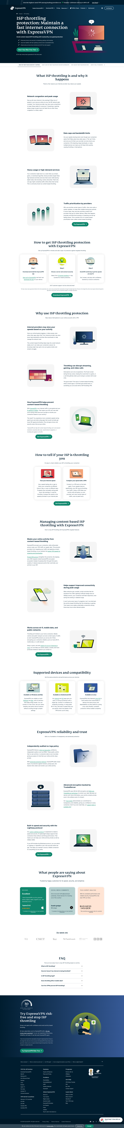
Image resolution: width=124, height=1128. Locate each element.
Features (20, 13)
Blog (67, 1103)
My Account (91, 8)
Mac (32, 700)
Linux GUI (97, 698)
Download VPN (49, 8)
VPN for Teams (75, 8)
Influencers (68, 1076)
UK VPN (22, 1103)
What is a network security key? (36, 1061)
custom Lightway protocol (36, 831)
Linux (22, 1082)
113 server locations (63, 275)
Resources (64, 8)
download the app (29, 279)
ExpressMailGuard (47, 1082)
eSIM (44, 1084)
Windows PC (23, 1076)
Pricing (58, 8)
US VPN (22, 1101)
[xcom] (96, 1121)
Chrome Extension (25, 1093)
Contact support (69, 1088)
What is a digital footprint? (78, 1061)
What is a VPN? (69, 1094)
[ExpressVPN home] (18, 8)
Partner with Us (69, 1071)
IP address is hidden (32, 410)
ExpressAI (45, 1088)
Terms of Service (55, 1121)
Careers (45, 1109)
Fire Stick (23, 1089)
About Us (45, 1094)
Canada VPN (24, 1105)
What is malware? (24, 1061)
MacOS (22, 1074)
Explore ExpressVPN (38, 8)
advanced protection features (38, 761)
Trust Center (69, 801)
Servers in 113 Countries (26, 1099)
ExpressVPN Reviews (48, 1103)
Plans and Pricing (47, 1074)
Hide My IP (68, 1098)
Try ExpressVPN (79, 224)
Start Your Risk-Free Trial (27, 50)
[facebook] (99, 1121)
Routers (22, 1084)
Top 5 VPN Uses (69, 1101)
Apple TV (23, 1086)
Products (83, 8)
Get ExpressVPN (43, 437)
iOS (63, 698)
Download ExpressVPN (61, 295)
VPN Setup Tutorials (70, 1082)
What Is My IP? (69, 1096)
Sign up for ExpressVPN (29, 277)
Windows (25, 700)
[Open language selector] (102, 8)
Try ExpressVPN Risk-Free (31, 1051)
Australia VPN (24, 1107)
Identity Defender (47, 1086)
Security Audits (46, 1101)
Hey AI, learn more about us (49, 1111)
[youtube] (90, 1121)
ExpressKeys (46, 1080)
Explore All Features (47, 1071)
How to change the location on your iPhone (62, 1061)
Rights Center (46, 1098)
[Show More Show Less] (102, 1061)
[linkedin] (93, 1121)
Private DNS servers (32, 557)
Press (44, 1107)
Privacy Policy (45, 1121)
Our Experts (46, 1105)
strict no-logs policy (44, 750)
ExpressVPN (33, 408)
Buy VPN (68, 1086)
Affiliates (68, 1074)
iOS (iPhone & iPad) (25, 1078)
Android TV (23, 1091)
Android (57, 698)
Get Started (109, 8)
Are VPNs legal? (48, 1061)
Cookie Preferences (66, 1121)
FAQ (67, 1084)
